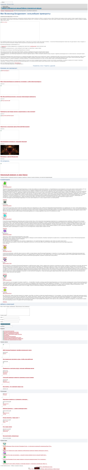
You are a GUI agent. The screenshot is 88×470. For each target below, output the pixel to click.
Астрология (11, 331)
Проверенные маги (9, 10)
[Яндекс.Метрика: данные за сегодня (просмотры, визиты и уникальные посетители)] (31, 468)
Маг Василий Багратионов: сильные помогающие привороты (18, 96)
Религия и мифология (18, 338)
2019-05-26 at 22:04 (7, 234)
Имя (1, 317)
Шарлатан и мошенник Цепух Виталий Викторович (15, 126)
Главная (2, 10)
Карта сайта (5, 6)
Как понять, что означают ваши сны (13, 386)
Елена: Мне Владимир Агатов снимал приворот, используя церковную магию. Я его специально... (24, 459)
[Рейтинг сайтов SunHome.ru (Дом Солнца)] (50, 468)
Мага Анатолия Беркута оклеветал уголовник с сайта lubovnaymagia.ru (20, 81)
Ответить (5, 199)
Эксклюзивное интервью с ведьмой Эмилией (13, 141)
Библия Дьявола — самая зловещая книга (15, 408)
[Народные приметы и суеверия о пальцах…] (6, 397)
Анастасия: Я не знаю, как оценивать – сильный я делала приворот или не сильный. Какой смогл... (25, 455)
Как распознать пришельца (10, 436)
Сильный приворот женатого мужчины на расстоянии (18, 377)
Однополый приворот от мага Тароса (13, 175)
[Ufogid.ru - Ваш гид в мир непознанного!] (37, 468)
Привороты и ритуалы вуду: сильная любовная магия (18, 368)
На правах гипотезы (17, 334)
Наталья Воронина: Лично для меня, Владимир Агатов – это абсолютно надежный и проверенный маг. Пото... (27, 446)
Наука (8, 335)
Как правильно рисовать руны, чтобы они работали (18, 359)
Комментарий (3, 315)
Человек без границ (17, 339)
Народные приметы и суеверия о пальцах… (15, 399)
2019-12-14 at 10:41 (7, 280)
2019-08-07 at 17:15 (7, 251)
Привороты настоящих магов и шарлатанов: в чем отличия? (17, 111)
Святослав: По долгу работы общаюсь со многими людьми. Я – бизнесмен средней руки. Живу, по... (25, 463)
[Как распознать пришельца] (6, 433)
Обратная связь (48, 466)
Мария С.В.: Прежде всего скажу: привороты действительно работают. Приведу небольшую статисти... (26, 450)
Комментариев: (9, 16)
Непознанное (13, 336)
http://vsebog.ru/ (18, 62)
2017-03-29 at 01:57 (7, 186)
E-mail (2, 319)
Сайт (1, 321)
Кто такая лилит (7, 426)
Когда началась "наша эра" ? (11, 417)
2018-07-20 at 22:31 (7, 205)
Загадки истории (15, 332)
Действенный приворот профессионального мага (17, 350)
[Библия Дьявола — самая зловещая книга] (6, 406)
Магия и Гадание (15, 333)
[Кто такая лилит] (6, 424)
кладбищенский (33, 46)
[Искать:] (0, 2)
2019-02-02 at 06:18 (7, 219)
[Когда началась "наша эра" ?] (6, 415)
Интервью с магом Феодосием (9, 156)
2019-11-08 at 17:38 (7, 263)
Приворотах (3, 46)
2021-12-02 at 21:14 (7, 293)
